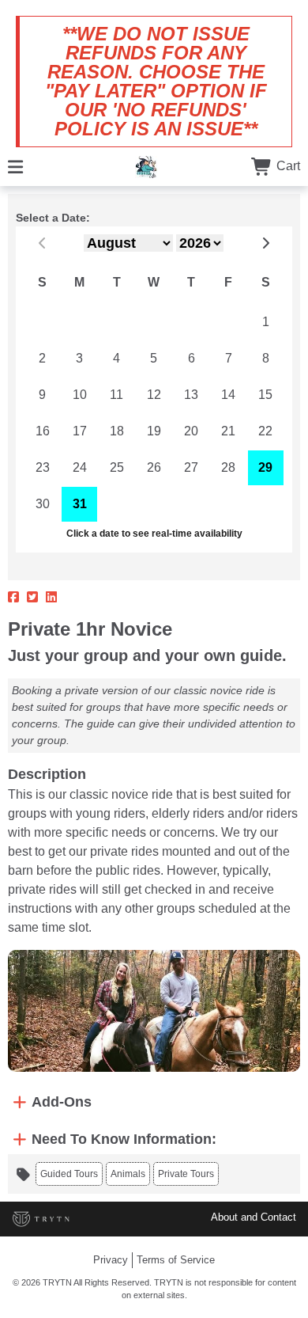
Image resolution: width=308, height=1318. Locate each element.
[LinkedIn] (51, 597)
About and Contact (253, 1217)
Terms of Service (176, 1260)
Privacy (110, 1260)
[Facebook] (13, 597)
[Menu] (15, 166)
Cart (286, 166)
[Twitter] (32, 597)
